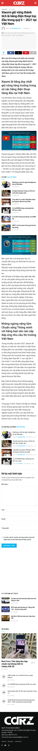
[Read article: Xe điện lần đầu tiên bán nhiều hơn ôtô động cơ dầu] (6, 600)
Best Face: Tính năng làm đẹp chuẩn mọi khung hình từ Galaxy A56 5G (15, 664)
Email (4, 519)
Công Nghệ (12, 9)
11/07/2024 (15, 620)
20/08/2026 (16, 203)
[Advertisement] (19, 569)
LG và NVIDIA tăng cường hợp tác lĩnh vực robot (22, 684)
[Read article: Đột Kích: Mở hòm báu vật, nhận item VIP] (6, 618)
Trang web (5, 528)
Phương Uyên (21, 437)
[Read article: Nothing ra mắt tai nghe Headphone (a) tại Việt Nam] (6, 184)
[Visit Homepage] (19, 3)
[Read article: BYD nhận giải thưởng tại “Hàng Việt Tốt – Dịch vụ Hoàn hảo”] (6, 609)
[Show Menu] (2, 3)
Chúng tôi (10, 741)
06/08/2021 (27, 28)
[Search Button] (35, 3)
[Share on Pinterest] (25, 52)
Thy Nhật (20, 463)
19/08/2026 (16, 212)
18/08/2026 (16, 221)
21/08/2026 (16, 186)
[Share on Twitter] (18, 52)
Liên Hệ (4, 741)
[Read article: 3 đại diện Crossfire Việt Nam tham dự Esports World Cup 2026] (6, 202)
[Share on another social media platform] (33, 52)
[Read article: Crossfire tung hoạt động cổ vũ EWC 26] (6, 219)
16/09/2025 (15, 612)
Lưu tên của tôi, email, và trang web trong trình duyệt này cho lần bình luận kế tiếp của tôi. (19, 538)
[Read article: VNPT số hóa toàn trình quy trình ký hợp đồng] (6, 227)
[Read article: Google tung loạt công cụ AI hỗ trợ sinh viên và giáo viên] (6, 193)
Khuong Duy (16, 28)
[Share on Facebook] (10, 52)
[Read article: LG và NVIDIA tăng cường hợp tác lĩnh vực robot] (6, 210)
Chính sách (18, 741)
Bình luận (5, 484)
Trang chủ (4, 9)
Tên (3, 510)
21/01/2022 (15, 603)
